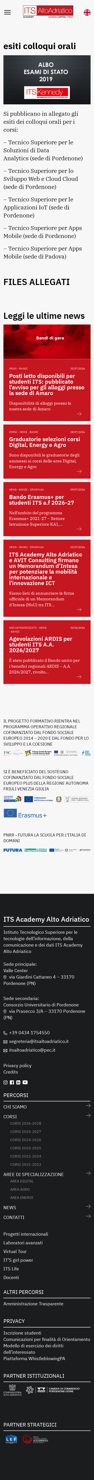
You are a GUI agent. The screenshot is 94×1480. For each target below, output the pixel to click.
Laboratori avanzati (23, 1243)
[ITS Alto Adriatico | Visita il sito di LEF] (11, 1439)
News (9, 1207)
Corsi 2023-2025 (25, 1148)
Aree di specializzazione (33, 1174)
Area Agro (20, 1189)
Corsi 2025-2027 (25, 1131)
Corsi (10, 1116)
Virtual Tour (15, 1251)
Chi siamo (15, 1107)
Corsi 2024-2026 (25, 1139)
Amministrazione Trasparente (33, 1304)
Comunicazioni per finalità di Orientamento (46, 1339)
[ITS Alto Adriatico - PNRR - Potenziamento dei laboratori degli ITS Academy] (47, 850)
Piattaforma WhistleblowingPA (34, 1358)
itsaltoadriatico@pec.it (32, 1050)
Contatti (13, 1217)
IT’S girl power (18, 1260)
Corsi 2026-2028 (25, 1123)
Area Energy (21, 1197)
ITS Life (11, 1269)
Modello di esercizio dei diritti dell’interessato (33, 1349)
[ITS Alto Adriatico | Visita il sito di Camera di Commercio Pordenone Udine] (52, 1390)
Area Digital (22, 1181)
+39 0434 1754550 (29, 1032)
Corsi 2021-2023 (25, 1164)
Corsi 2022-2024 (25, 1156)
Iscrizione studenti (22, 1333)
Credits (10, 1072)
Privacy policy (17, 1065)
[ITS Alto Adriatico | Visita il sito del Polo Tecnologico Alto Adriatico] (35, 1439)
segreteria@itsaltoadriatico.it (39, 1041)
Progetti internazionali (25, 1234)
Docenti (11, 1277)
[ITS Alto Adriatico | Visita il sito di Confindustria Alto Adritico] (12, 1390)
